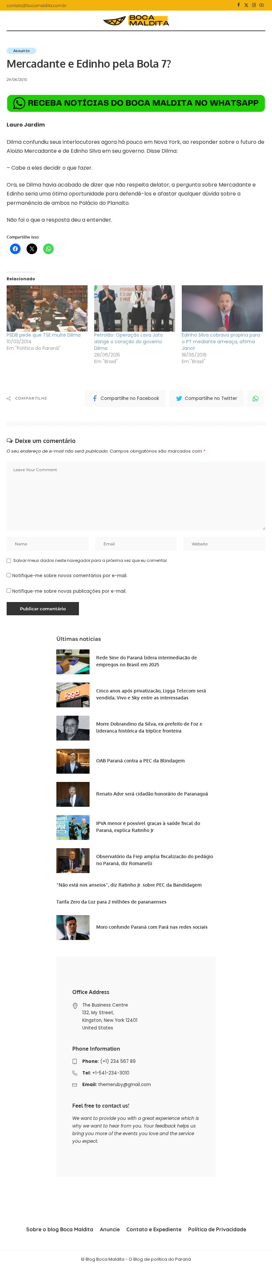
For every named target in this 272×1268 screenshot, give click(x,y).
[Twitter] (246, 5)
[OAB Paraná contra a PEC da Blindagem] (73, 761)
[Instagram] (254, 5)
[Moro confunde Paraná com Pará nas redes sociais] (73, 927)
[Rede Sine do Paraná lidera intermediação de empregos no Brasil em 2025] (73, 661)
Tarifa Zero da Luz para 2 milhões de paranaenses (111, 902)
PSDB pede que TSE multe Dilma (44, 335)
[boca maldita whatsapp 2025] (136, 103)
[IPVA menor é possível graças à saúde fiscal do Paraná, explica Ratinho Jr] (73, 827)
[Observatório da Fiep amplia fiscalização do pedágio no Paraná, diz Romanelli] (73, 860)
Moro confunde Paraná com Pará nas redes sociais (152, 927)
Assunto (21, 50)
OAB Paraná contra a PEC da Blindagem (140, 760)
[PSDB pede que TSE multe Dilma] (47, 308)
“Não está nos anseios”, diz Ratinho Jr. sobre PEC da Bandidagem (129, 885)
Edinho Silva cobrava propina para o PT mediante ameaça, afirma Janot (221, 342)
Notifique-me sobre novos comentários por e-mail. (69, 576)
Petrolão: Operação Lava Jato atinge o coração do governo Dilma (128, 342)
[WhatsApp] (255, 398)
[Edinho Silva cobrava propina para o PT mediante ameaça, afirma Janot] (222, 308)
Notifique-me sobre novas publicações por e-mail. (69, 591)
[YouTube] (261, 5)
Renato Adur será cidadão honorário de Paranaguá (152, 794)
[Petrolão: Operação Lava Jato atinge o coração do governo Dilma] (134, 308)
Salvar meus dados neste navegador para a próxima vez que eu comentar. (90, 560)
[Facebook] (238, 5)
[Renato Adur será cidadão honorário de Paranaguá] (73, 794)
